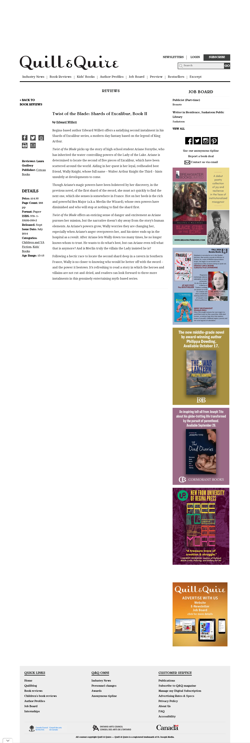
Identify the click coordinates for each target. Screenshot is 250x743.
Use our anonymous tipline (201, 151)
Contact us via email (204, 162)
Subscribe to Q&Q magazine (177, 686)
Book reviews (33, 691)
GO (227, 66)
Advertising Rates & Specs (176, 696)
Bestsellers (176, 77)
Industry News (33, 77)
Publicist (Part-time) (186, 100)
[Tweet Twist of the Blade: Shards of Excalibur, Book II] (33, 138)
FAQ (161, 711)
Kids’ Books (86, 77)
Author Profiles (112, 77)
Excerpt (196, 77)
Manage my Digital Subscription (179, 691)
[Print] (24, 145)
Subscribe (217, 57)
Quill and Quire (75, 64)
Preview (156, 77)
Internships (32, 711)
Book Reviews (60, 77)
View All (179, 129)
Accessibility (167, 716)
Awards (97, 691)
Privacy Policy (168, 701)
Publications (166, 681)
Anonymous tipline (104, 696)
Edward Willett (66, 122)
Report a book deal (201, 156)
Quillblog (30, 686)
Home (28, 681)
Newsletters (173, 57)
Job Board (136, 77)
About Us (164, 706)
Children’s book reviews (40, 696)
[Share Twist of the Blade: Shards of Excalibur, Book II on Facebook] (24, 138)
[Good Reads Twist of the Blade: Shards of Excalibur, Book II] (41, 138)
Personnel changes (104, 686)
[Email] (33, 145)
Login (195, 57)
